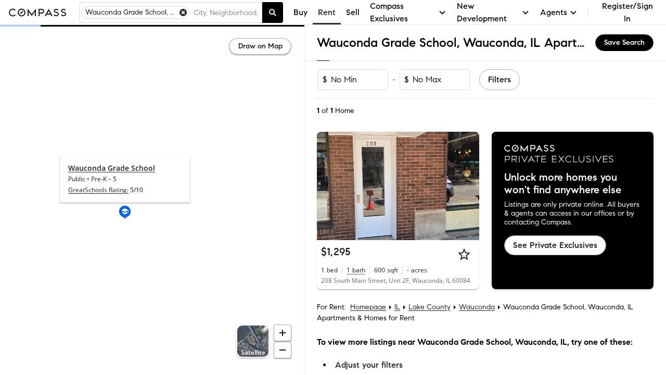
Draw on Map (260, 46)
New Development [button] (482, 12)
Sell (353, 12)
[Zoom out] (282, 350)
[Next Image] (466, 186)
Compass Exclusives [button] (389, 12)
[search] (272, 12)
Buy (300, 12)
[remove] (183, 12)
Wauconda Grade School (111, 168)
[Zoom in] (282, 332)
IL (397, 307)
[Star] (464, 254)
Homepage (368, 307)
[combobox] (225, 12)
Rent (327, 12)
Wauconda (477, 307)
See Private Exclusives (555, 245)
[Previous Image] (329, 186)
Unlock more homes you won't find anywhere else (562, 183)
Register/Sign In (627, 12)
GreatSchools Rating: (98, 189)
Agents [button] (553, 12)
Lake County (429, 307)
